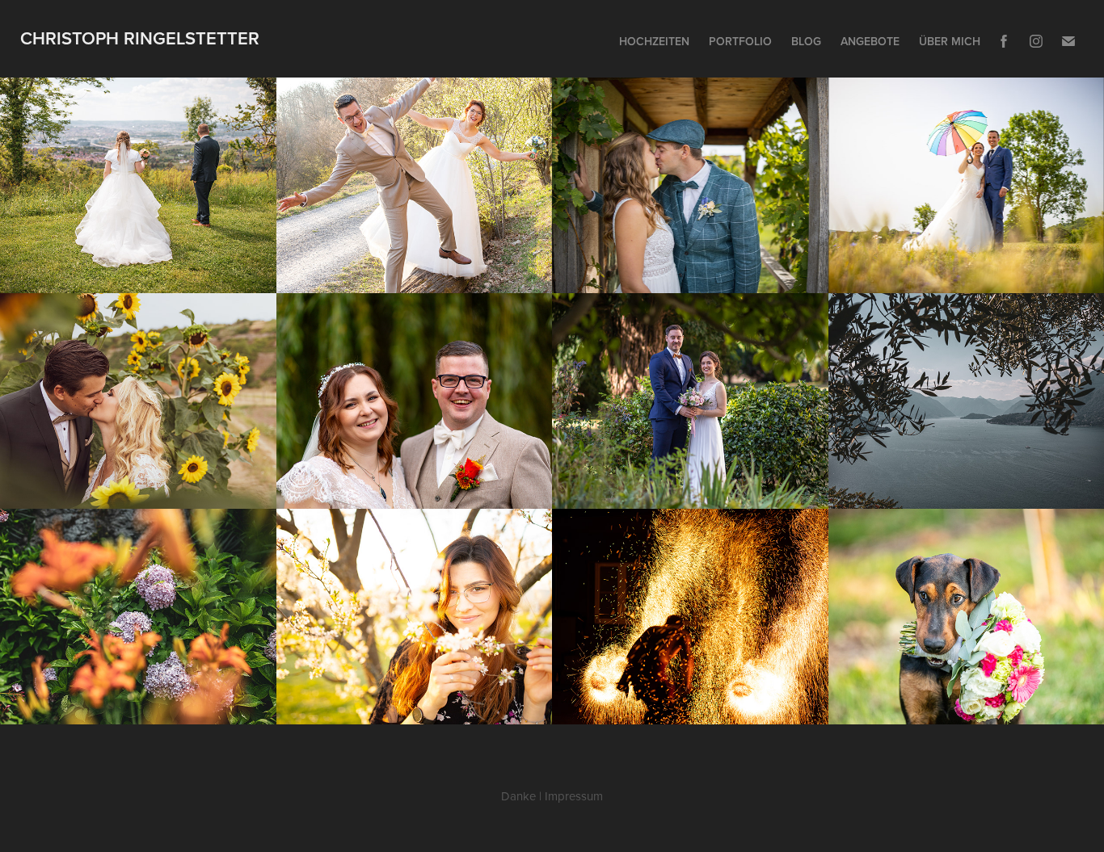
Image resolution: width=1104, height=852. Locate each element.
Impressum (574, 795)
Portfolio (740, 41)
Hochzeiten (654, 41)
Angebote (870, 41)
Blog (806, 41)
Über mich (949, 41)
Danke (518, 795)
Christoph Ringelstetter (139, 38)
